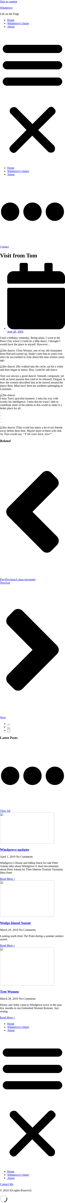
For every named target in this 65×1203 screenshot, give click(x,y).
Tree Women (9, 991)
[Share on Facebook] (8, 724)
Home (10, 20)
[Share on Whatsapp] (8, 730)
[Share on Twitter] (8, 727)
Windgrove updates (14, 850)
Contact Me (6, 1184)
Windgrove (6, 7)
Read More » (7, 878)
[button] (32, 97)
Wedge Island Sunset (15, 923)
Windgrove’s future (18, 23)
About (10, 26)
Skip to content (8, 1)
